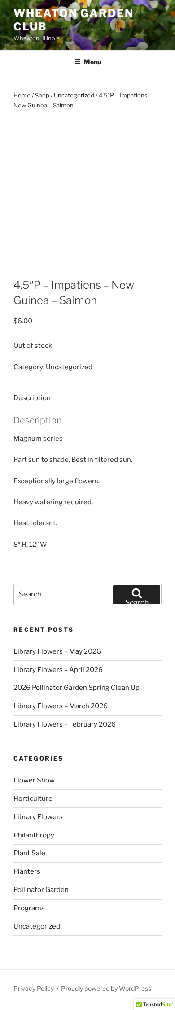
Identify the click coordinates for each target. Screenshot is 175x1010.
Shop (42, 95)
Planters (26, 871)
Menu (92, 62)
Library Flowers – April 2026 (58, 670)
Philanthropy (33, 835)
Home (22, 95)
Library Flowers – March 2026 (60, 706)
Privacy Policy (33, 988)
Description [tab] (32, 398)
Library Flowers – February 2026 (64, 724)
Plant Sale (29, 853)
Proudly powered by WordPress (106, 988)
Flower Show (34, 780)
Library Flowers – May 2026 (57, 651)
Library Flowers (38, 817)
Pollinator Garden (41, 890)
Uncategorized (74, 95)
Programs (29, 908)
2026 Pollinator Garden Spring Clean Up (76, 688)
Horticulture (32, 798)
